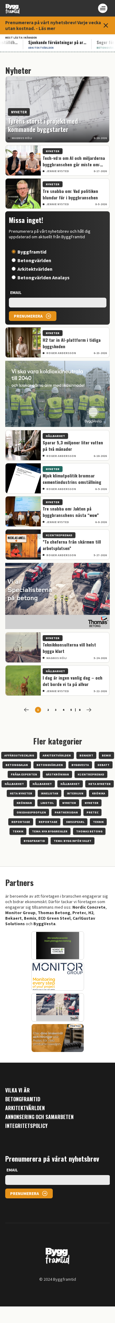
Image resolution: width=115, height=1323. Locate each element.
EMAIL (15, 292)
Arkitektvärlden (34, 269)
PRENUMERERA (28, 316)
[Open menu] (102, 8)
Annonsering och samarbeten (39, 1117)
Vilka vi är (17, 1090)
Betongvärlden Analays (43, 277)
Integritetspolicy (26, 1126)
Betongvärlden (34, 260)
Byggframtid (31, 252)
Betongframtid (22, 1099)
